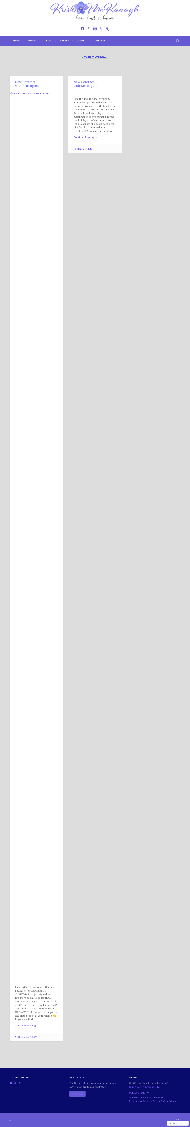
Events (64, 40)
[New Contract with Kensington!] (36, 536)
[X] (15, 1083)
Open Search (178, 41)
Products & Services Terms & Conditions (152, 1101)
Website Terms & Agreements (146, 1097)
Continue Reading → (27, 1025)
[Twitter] (89, 28)
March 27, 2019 (84, 149)
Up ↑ (178, 1120)
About (80, 40)
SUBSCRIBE (77, 1094)
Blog (49, 40)
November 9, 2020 (27, 1037)
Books (32, 40)
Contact (100, 40)
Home (16, 40)
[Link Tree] (107, 28)
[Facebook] (82, 28)
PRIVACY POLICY (139, 1093)
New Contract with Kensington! (27, 84)
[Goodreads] (101, 28)
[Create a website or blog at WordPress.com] (10, 1120)
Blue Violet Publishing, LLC (144, 1086)
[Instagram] (95, 28)
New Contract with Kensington (85, 84)
